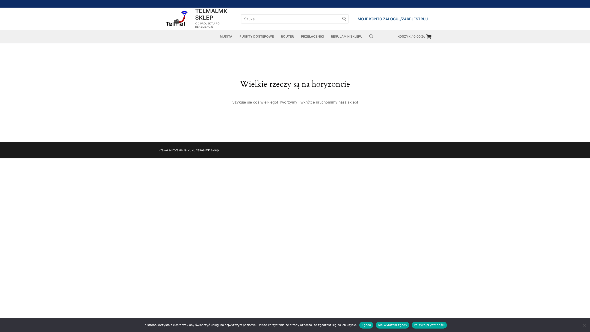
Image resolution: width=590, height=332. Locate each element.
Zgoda (366, 325)
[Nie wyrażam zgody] (584, 325)
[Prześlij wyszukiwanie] (344, 19)
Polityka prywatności (429, 325)
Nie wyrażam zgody (392, 325)
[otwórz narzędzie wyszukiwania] (371, 36)
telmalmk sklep (211, 14)
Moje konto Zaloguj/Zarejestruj (393, 19)
